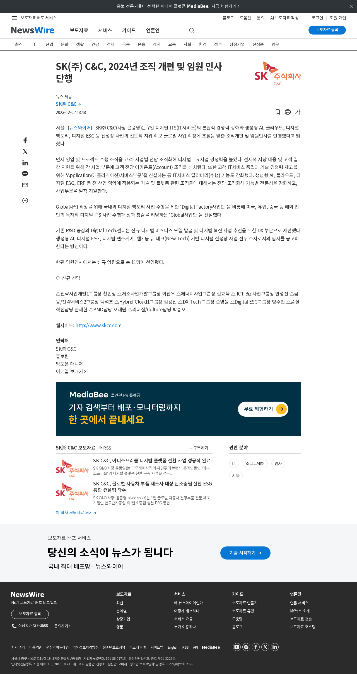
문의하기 (62, 626)
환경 (202, 44)
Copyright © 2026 (180, 664)
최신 (19, 44)
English (173, 647)
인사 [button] (278, 463)
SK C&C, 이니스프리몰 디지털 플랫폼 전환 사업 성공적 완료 (152, 461)
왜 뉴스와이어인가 (188, 602)
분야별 (121, 611)
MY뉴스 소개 (300, 611)
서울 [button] (236, 475)
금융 (126, 44)
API (195, 647)
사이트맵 (157, 647)
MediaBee (211, 647)
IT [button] (234, 463)
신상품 (258, 44)
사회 (187, 44)
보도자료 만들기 (244, 602)
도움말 (245, 18)
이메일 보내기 (71, 371)
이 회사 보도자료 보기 (76, 512)
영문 (275, 44)
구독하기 (200, 448)
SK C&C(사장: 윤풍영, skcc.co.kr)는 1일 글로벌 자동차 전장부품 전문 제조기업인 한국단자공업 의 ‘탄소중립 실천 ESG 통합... (151, 500)
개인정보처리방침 (85, 647)
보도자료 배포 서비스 (39, 18)
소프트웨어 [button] (255, 463)
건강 (95, 44)
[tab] (143, 594)
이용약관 (35, 647)
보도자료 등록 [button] (30, 613)
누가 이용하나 (185, 626)
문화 (64, 44)
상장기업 (237, 44)
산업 (49, 44)
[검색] (192, 30)
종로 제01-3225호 (163, 658)
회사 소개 (18, 647)
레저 (156, 44)
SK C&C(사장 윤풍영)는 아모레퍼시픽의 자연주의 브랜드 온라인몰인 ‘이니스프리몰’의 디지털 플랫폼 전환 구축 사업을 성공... (151, 471)
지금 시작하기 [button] (242, 553)
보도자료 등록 (327, 29)
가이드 (129, 30)
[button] (277, 112)
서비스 (105, 30)
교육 (172, 44)
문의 (260, 18)
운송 (141, 44)
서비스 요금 (183, 619)
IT (34, 44)
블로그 (228, 18)
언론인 (153, 30)
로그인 (317, 18)
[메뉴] (15, 18)
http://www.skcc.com (98, 326)
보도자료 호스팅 (302, 626)
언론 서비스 (299, 602)
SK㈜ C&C (68, 104)
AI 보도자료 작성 (284, 18)
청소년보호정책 (114, 647)
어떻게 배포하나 (186, 611)
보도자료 (79, 30)
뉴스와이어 (80, 128)
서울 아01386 (42, 664)
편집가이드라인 (57, 647)
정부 (218, 44)
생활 (80, 44)
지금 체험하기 (225, 6)
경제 (110, 44)
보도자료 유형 (243, 611)
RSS (107, 448)
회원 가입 (338, 18)
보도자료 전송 (301, 619)
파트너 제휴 (137, 647)
